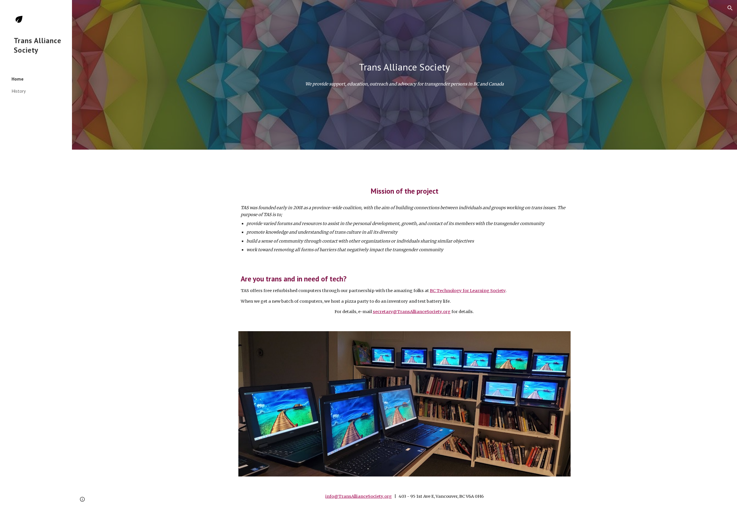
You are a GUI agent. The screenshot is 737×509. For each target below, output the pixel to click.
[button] (730, 8)
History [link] (19, 91)
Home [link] (18, 79)
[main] (404, 67)
